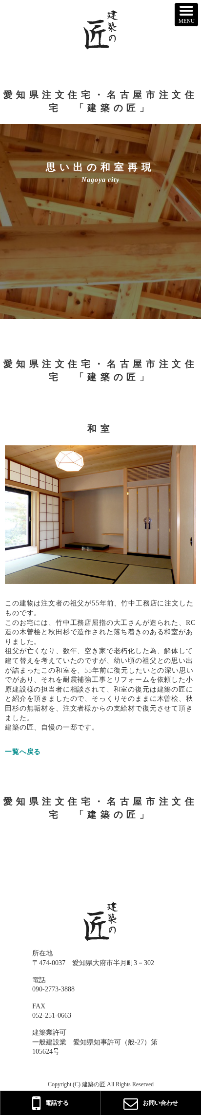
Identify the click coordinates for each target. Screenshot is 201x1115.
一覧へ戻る (23, 751)
